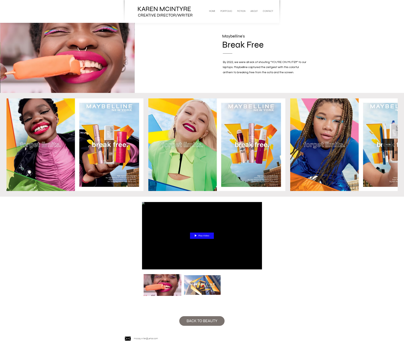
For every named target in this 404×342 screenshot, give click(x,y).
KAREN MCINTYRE (165, 9)
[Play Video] (162, 285)
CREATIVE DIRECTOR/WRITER (165, 15)
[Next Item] (388, 145)
